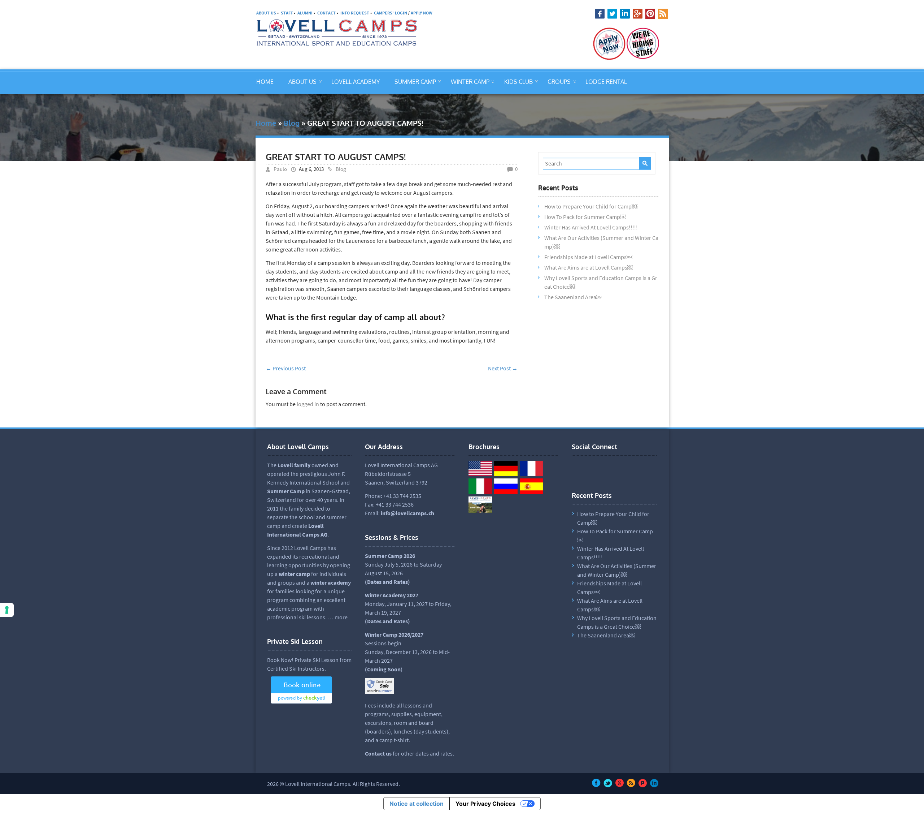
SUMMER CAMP (415, 81)
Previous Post (286, 368)
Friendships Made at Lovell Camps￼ (588, 257)
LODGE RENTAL (606, 81)
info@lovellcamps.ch (407, 513)
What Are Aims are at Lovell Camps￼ (588, 267)
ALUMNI (305, 13)
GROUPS (559, 81)
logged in (308, 404)
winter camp (294, 573)
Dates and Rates (387, 581)
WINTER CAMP (470, 81)
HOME (265, 81)
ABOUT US (266, 13)
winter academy (330, 582)
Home (266, 123)
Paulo (280, 168)
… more (338, 617)
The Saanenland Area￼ (573, 297)
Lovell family (294, 465)
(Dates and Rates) (387, 621)
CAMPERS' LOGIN (390, 13)
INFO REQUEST (354, 13)
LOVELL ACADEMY (355, 81)
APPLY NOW (421, 13)
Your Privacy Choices (485, 803)
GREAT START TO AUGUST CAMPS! (336, 156)
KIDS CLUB (518, 81)
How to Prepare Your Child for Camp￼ (590, 206)
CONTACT (326, 13)
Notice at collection (416, 803)
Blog (292, 123)
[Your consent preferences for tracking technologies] (7, 610)
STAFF (287, 13)
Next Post (503, 368)
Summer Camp (286, 491)
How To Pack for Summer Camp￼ (585, 216)
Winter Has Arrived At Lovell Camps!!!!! (591, 227)
